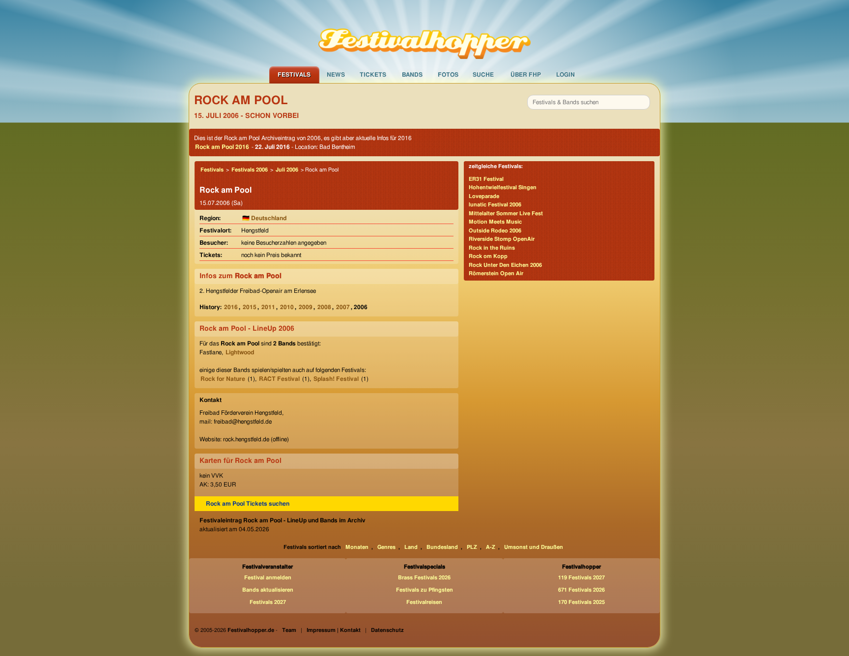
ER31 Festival (486, 179)
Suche (483, 75)
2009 (305, 307)
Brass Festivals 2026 (424, 577)
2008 (324, 307)
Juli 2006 (287, 169)
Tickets (373, 75)
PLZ (472, 547)
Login (565, 75)
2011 (268, 307)
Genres (386, 547)
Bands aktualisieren (267, 590)
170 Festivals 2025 (581, 602)
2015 (249, 307)
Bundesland (442, 547)
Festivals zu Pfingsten (424, 590)
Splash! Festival (336, 379)
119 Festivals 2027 (581, 577)
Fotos (448, 75)
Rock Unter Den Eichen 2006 (505, 265)
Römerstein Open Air (496, 273)
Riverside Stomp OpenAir (502, 239)
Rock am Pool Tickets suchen (247, 504)
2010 (287, 307)
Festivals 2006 (249, 169)
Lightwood (240, 352)
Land (411, 547)
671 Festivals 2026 (581, 590)
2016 (231, 307)
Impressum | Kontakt (334, 630)
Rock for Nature (222, 379)
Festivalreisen (424, 602)
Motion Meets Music (495, 222)
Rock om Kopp (488, 256)
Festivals (294, 75)
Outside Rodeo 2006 (495, 230)
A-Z (490, 547)
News (336, 75)
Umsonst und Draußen (533, 547)
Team (289, 630)
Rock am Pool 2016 (222, 147)
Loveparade (484, 196)
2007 (343, 307)
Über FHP (525, 75)
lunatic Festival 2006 (495, 204)
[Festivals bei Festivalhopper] (424, 33)
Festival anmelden (267, 577)
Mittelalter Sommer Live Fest (506, 213)
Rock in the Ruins (492, 248)
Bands (412, 75)
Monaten (356, 547)
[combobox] (588, 102)
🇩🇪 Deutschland (264, 218)
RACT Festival (279, 379)
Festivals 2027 (268, 602)
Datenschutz (387, 630)
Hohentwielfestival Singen (503, 187)
